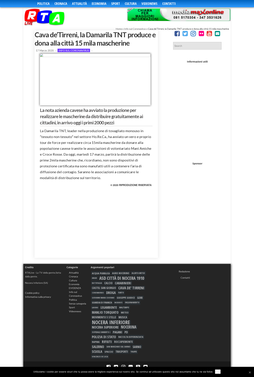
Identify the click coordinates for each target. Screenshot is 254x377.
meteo (125, 312)
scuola (97, 352)
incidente (118, 302)
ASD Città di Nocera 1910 (121, 278)
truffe (133, 351)
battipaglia (97, 283)
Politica (43, 3)
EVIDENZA (75, 288)
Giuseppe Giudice (126, 297)
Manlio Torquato (105, 312)
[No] (249, 372)
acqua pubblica (101, 273)
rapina (96, 341)
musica (123, 317)
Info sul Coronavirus (135, 28)
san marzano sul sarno (118, 346)
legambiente (109, 307)
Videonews (149, 3)
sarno (137, 347)
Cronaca (60, 3)
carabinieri (123, 283)
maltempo (124, 307)
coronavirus (98, 292)
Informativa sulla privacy (38, 296)
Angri (94, 278)
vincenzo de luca (100, 356)
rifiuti (107, 342)
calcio (108, 283)
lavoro (95, 307)
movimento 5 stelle (104, 317)
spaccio (109, 351)
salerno (98, 347)
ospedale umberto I (101, 332)
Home (119, 28)
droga (111, 293)
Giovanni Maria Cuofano (103, 297)
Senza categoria (77, 303)
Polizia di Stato (104, 337)
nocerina (128, 327)
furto (121, 292)
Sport (115, 3)
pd (126, 332)
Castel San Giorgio (104, 288)
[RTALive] (49, 16)
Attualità (79, 3)
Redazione (184, 271)
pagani (117, 332)
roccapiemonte (123, 341)
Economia (99, 3)
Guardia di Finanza (102, 302)
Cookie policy (32, 292)
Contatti (169, 3)
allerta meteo (138, 273)
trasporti (122, 352)
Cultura (131, 3)
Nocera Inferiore (111, 322)
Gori (140, 298)
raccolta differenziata (130, 336)
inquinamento (132, 302)
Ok (217, 371)
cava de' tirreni (131, 288)
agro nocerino (120, 273)
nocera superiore (105, 327)
